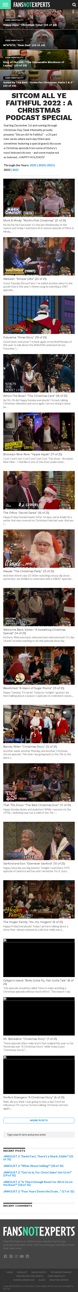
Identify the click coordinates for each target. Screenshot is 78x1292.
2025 (33, 165)
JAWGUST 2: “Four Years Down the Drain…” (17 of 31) (38, 1191)
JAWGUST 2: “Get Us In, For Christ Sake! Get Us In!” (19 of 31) (37, 1174)
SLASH (42, 1280)
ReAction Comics (59, 1280)
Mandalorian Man (23, 1280)
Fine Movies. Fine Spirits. (30, 1276)
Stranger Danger (61, 1272)
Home (10, 1272)
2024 (41, 165)
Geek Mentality (56, 1276)
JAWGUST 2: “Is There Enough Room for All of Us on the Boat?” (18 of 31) (38, 1183)
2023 (50, 165)
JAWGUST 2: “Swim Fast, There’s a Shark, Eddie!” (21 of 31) (38, 1157)
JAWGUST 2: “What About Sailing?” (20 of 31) (33, 1165)
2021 (15, 169)
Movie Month (39, 1272)
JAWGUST (22, 1272)
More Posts (39, 1120)
